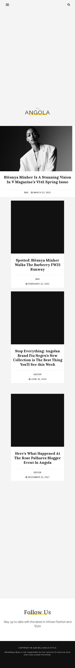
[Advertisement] (37, 58)
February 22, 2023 (38, 284)
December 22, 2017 (38, 477)
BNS (26, 192)
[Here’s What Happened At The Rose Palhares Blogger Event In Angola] (37, 420)
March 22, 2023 (42, 192)
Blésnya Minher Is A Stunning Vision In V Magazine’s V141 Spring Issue (37, 179)
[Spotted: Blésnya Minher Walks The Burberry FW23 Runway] (37, 227)
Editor (37, 374)
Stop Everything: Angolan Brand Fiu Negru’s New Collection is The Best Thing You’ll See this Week (37, 358)
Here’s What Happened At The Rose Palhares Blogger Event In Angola (37, 457)
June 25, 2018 (38, 379)
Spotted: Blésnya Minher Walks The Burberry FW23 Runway (37, 264)
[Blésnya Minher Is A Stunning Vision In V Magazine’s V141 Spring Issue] (36, 148)
